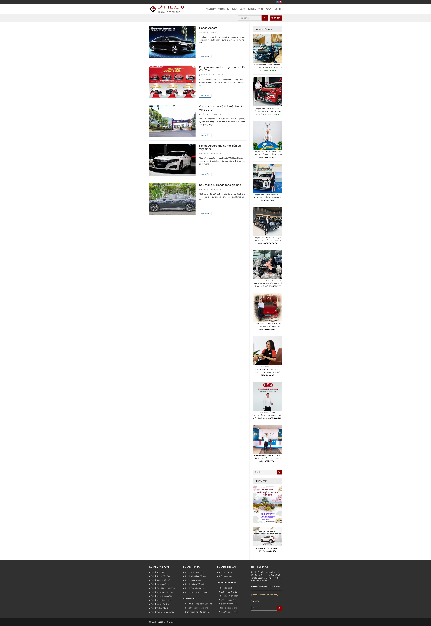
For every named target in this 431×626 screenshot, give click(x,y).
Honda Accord (208, 28)
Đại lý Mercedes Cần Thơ (162, 596)
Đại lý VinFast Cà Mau (194, 580)
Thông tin (216, 114)
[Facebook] (277, 2)
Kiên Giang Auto (226, 576)
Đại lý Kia (155, 588)
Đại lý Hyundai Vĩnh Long (196, 592)
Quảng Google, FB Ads (228, 612)
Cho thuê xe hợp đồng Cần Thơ (198, 604)
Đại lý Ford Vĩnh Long (194, 588)
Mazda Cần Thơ (168, 588)
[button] (267, 504)
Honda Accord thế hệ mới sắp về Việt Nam (220, 147)
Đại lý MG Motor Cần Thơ (162, 592)
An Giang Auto (225, 572)
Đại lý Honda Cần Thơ (160, 576)
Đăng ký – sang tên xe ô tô (196, 608)
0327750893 (270, 329)
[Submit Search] (265, 18)
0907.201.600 (267, 200)
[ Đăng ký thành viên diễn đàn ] (264, 595)
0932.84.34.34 (270, 243)
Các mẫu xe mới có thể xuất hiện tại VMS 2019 (221, 108)
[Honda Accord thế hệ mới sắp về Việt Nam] (172, 160)
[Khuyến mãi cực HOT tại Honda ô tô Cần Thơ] (172, 82)
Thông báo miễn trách (228, 596)
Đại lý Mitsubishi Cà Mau (195, 576)
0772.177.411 (270, 461)
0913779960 (273, 114)
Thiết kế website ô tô (228, 608)
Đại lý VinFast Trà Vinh (194, 584)
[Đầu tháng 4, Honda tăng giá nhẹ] (172, 199)
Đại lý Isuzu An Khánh (194, 572)
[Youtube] (280, 2)
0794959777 (275, 286)
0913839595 (270, 157)
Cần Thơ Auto (170, 7)
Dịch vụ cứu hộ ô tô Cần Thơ (197, 612)
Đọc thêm (205, 56)
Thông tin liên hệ (226, 588)
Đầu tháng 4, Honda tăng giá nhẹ (220, 185)
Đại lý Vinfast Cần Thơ (160, 608)
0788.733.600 (267, 375)
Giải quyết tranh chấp (228, 604)
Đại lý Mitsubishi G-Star (161, 600)
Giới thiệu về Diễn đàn (228, 592)
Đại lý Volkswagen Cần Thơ (162, 612)
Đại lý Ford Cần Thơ (159, 572)
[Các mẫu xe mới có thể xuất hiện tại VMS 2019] (172, 121)
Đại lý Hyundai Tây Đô (160, 580)
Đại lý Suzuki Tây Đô (160, 604)
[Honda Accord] (172, 42)
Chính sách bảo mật (227, 600)
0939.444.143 (274, 418)
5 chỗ (214, 32)
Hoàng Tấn (205, 32)
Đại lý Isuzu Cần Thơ (160, 584)
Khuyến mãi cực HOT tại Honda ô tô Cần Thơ (222, 69)
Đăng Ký (277, 18)
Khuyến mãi (219, 75)
